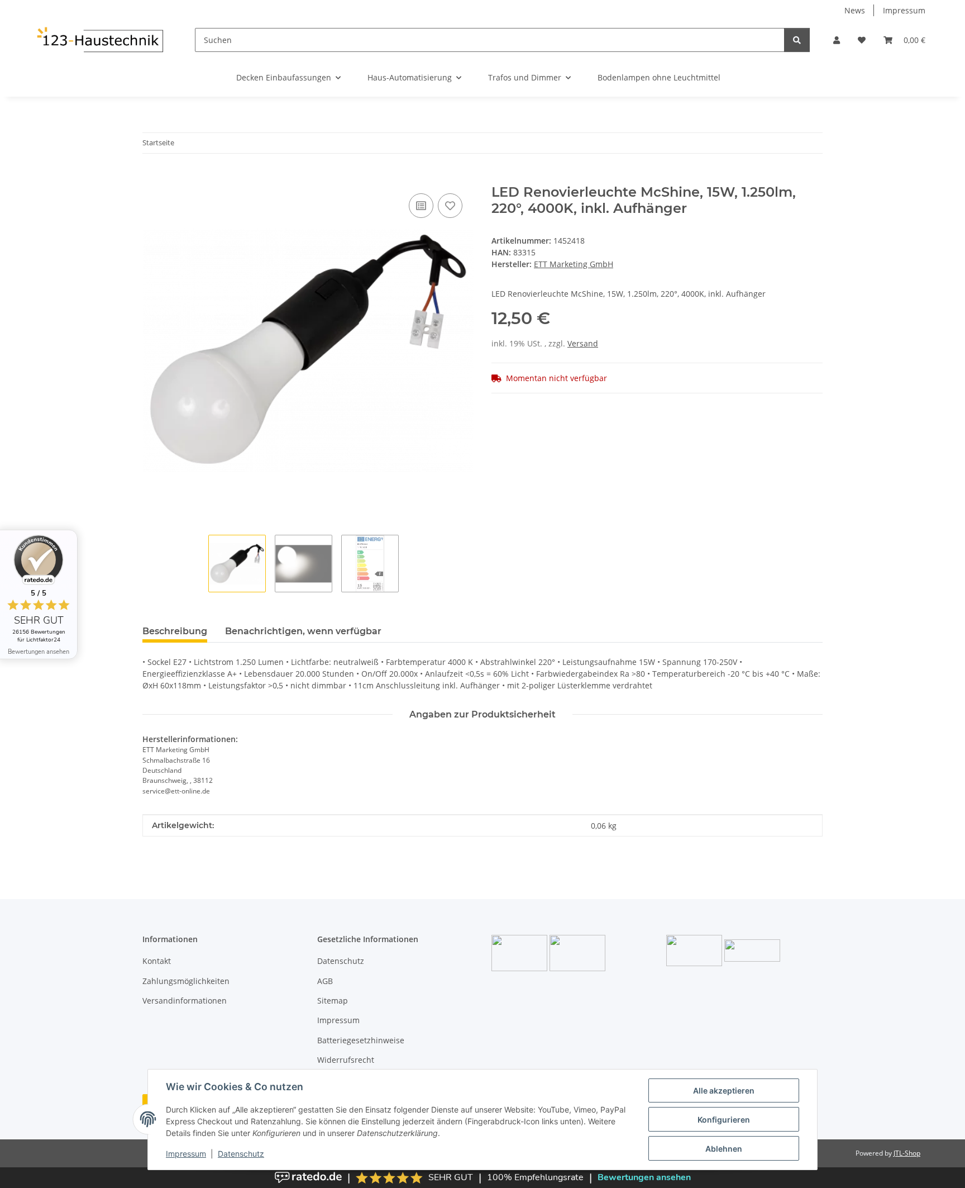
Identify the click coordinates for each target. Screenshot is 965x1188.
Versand (582, 343)
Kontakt (156, 961)
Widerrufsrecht (345, 1059)
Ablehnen (723, 1148)
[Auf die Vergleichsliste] (421, 205)
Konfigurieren (724, 1119)
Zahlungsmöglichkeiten (186, 981)
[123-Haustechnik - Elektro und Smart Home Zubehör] (99, 40)
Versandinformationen (184, 1000)
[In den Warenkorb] (151, 178)
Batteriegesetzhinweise (360, 1040)
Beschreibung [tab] (174, 631)
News (854, 10)
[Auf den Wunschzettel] (450, 205)
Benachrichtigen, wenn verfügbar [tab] (303, 631)
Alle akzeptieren (723, 1090)
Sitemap (332, 1000)
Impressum (186, 1153)
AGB (325, 981)
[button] (836, 40)
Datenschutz (241, 1153)
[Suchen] (797, 40)
